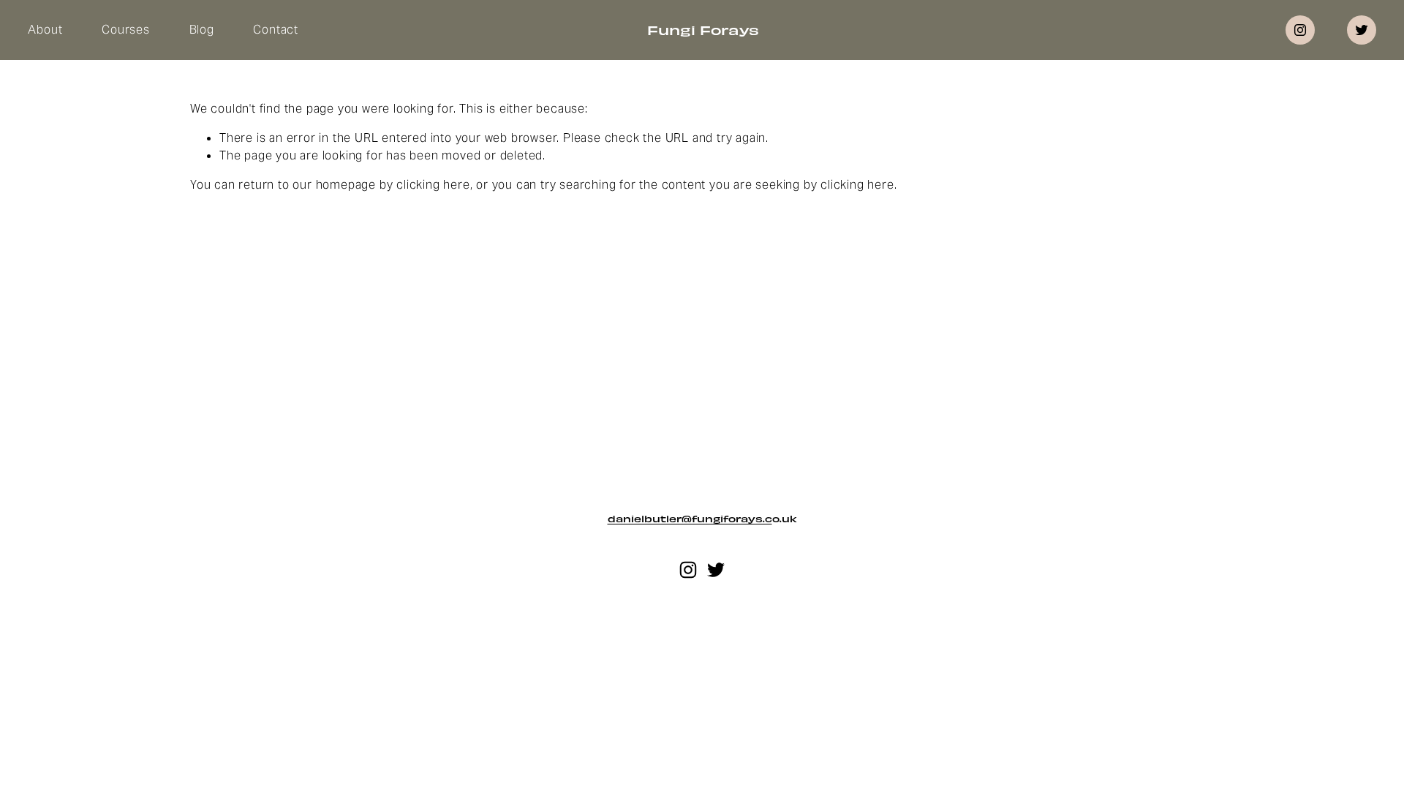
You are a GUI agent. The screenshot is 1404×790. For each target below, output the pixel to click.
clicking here (432, 184)
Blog (201, 29)
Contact (275, 29)
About (45, 29)
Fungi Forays (703, 29)
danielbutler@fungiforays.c (690, 519)
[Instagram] (1300, 30)
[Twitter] (1361, 30)
